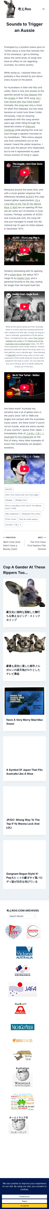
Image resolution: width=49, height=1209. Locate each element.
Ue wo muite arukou (28, 519)
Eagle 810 (12, 355)
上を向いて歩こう (13, 525)
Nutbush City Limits (14, 341)
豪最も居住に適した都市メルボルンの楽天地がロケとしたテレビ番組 (23, 669)
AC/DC (8, 489)
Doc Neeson (30, 94)
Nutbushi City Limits (31, 514)
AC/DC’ (29, 196)
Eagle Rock (16, 274)
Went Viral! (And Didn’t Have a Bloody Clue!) (11, 543)
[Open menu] (43, 9)
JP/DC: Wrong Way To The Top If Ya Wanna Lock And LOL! (23, 823)
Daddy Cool (23, 278)
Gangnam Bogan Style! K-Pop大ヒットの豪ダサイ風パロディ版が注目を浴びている (24, 877)
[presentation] (24, 592)
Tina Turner (38, 338)
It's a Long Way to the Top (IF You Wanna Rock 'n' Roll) (23, 507)
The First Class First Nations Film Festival (37, 543)
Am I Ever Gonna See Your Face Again (22, 495)
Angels (11, 98)
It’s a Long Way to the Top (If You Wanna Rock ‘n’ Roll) (22, 204)
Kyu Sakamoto (25, 437)
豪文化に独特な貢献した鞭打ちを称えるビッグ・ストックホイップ (23, 615)
